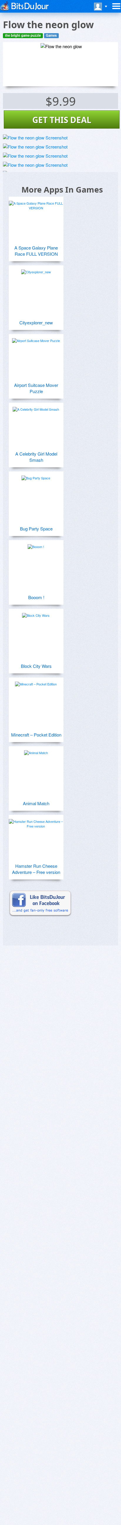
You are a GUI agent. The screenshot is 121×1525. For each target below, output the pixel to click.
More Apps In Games (62, 189)
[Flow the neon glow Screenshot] (35, 137)
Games (51, 35)
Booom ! (36, 597)
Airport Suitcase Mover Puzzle (36, 388)
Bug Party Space (36, 528)
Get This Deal (61, 119)
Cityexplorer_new (36, 322)
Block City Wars (36, 666)
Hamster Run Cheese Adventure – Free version (36, 869)
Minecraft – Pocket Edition (36, 735)
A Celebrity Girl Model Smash (36, 457)
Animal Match (36, 803)
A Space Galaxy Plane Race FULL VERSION (36, 251)
